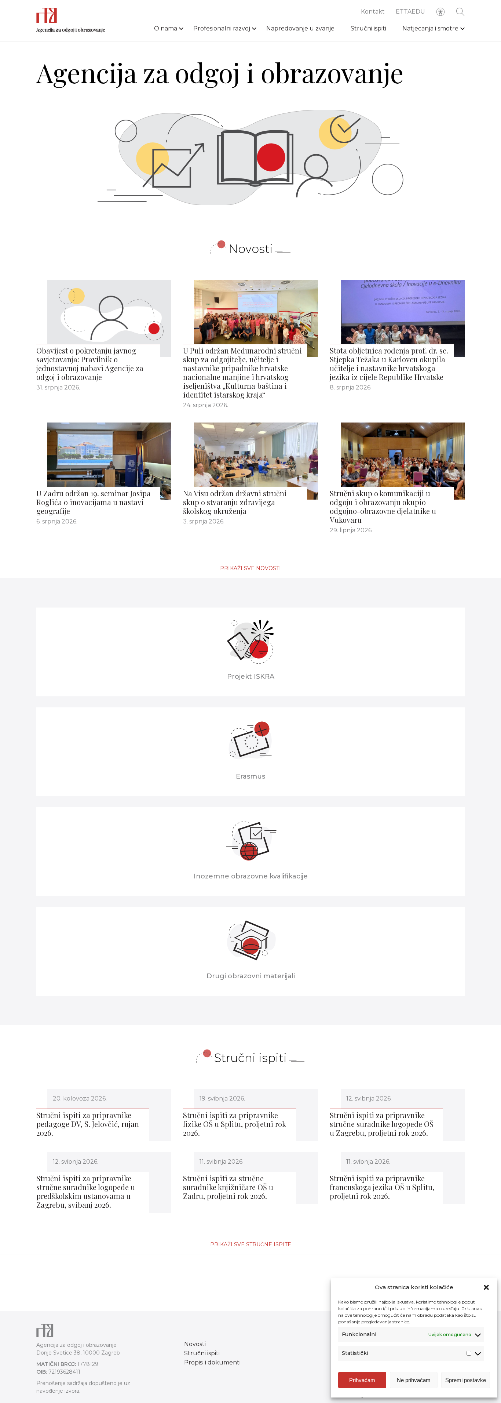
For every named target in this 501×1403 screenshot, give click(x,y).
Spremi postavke (465, 1380)
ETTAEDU (410, 11)
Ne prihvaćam (414, 1380)
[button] (486, 1287)
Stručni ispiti (368, 28)
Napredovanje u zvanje (300, 28)
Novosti (195, 1344)
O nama (165, 28)
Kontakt (373, 11)
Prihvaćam (362, 1380)
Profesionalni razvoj (221, 28)
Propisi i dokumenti (212, 1362)
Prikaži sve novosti (250, 568)
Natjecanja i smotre (430, 28)
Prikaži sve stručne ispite (250, 1244)
